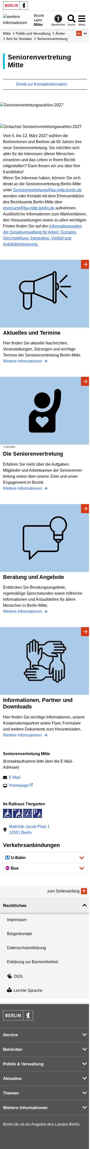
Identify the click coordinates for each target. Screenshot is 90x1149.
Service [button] (10, 1035)
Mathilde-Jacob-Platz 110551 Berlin (29, 829)
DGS (18, 976)
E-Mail (14, 777)
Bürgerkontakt (19, 934)
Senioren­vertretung (52, 39)
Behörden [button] (12, 1049)
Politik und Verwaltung (33, 33)
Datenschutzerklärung (26, 948)
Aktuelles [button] (12, 1078)
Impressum (16, 920)
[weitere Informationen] (17, 19)
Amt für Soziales (19, 39)
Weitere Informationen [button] (25, 1107)
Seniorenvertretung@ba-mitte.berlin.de (47, 190)
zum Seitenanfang (63, 891)
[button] (81, 33)
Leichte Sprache (28, 990)
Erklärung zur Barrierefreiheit (32, 962)
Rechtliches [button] (14, 905)
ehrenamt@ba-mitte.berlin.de (28, 208)
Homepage (19, 786)
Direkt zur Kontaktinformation (42, 84)
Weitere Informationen (23, 361)
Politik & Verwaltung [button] (23, 1064)
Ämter (60, 33)
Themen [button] (11, 1093)
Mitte (7, 33)
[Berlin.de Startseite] (15, 5)
